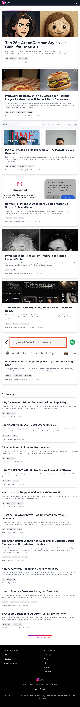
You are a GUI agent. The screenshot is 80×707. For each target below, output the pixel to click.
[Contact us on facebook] (40, 689)
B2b (5, 655)
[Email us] (36, 689)
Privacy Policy (49, 663)
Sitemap (47, 667)
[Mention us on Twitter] (44, 689)
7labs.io (19, 696)
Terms (46, 659)
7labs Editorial (9, 62)
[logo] (6, 3)
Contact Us (48, 671)
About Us (47, 655)
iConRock (8, 659)
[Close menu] (76, 2)
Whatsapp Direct (10, 663)
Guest (3, 416)
